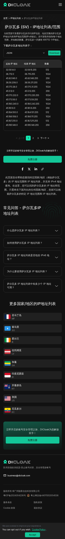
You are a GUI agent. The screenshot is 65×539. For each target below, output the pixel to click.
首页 (5, 18)
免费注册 (32, 159)
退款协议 (38, 508)
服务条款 (7, 502)
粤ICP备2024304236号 (14, 495)
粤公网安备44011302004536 (44, 495)
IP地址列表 (16, 18)
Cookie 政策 (9, 508)
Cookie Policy (39, 529)
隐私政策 (38, 502)
